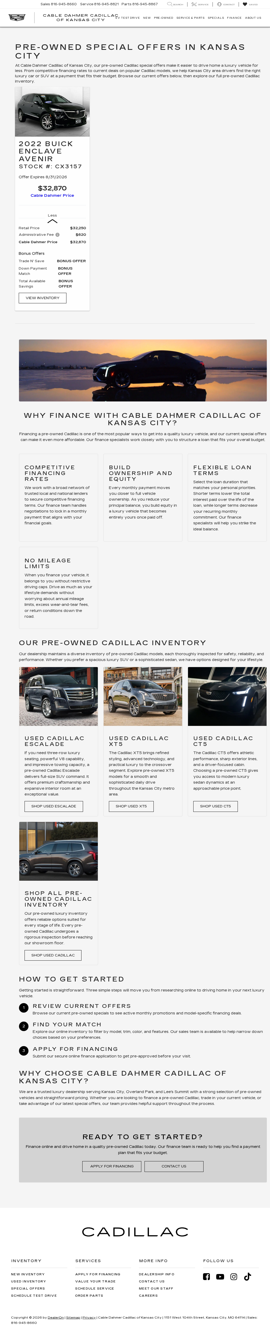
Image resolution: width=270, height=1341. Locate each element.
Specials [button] (216, 18)
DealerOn (56, 1317)
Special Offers (28, 1288)
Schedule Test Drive (34, 1295)
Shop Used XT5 (131, 806)
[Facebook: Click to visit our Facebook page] (209, 1277)
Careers (148, 1295)
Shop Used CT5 (215, 806)
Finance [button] (234, 18)
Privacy (89, 1317)
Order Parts (89, 1295)
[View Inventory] (52, 112)
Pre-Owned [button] (163, 18)
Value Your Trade (95, 1281)
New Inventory (28, 1274)
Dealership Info (157, 1274)
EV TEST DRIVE (127, 18)
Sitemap (73, 1317)
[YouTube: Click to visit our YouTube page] (222, 1277)
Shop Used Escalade (53, 806)
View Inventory (43, 298)
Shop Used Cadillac (53, 955)
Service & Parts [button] (190, 18)
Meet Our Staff (156, 1288)
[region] (52, 257)
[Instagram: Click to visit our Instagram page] (236, 1277)
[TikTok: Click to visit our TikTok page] (250, 1277)
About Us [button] (253, 18)
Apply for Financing (112, 1166)
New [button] (147, 18)
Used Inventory (28, 1281)
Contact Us (174, 1166)
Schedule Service (94, 1288)
